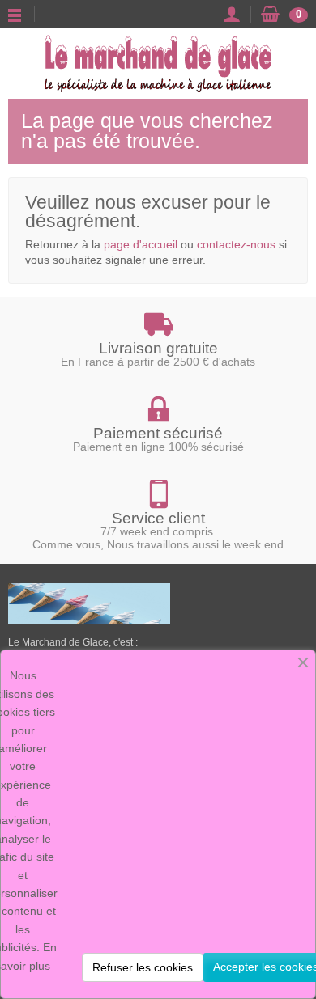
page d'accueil (140, 244)
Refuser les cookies (142, 967)
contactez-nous (236, 244)
